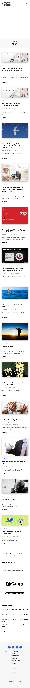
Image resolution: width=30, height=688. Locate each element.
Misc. (3, 65)
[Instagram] (17, 647)
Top (15, 685)
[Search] (26, 3)
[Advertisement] (15, 23)
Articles (16, 651)
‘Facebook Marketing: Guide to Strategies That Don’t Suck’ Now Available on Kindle (12, 146)
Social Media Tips (15, 660)
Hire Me (13, 676)
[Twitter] (13, 647)
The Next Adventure (8, 346)
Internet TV (5, 184)
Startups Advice (15, 655)
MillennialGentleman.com (7, 572)
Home (5, 651)
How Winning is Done (8, 499)
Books (18, 676)
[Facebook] (9, 647)
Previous (8, 553)
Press (23, 676)
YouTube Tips (14, 653)
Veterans (13, 663)
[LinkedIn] (20, 647)
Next (14, 555)
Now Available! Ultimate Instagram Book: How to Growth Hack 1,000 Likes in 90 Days (12, 189)
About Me (7, 676)
